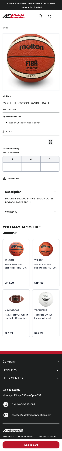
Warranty (11, 212)
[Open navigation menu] (56, 16)
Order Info (10, 370)
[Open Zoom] (57, 88)
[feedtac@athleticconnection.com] (6, 415)
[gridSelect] (50, 142)
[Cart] (49, 16)
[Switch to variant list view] (56, 142)
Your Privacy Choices (47, 436)
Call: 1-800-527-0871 (24, 404)
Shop (5, 27)
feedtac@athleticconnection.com (31, 414)
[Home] (14, 16)
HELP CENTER (13, 378)
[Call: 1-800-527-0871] (6, 404)
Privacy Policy (8, 436)
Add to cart (31, 444)
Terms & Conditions (26, 436)
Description (13, 192)
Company (9, 362)
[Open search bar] (40, 16)
